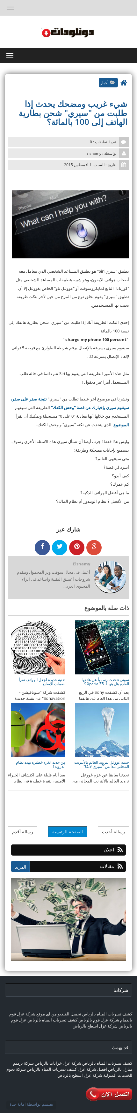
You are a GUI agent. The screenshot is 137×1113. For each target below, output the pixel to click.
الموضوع (120, 424)
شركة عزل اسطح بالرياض (95, 1026)
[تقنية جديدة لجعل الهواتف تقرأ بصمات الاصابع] (38, 647)
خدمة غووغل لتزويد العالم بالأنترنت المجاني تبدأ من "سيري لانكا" (101, 764)
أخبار (104, 82)
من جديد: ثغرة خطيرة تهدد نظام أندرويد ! (40, 764)
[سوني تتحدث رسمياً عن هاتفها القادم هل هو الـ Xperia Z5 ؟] (102, 647)
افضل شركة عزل (92, 1069)
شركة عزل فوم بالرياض (98, 1020)
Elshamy (81, 564)
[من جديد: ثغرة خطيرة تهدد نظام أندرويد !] (38, 730)
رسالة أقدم (22, 832)
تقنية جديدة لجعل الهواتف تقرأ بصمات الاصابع (42, 681)
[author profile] (110, 577)
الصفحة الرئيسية (67, 832)
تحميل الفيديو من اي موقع (58, 1014)
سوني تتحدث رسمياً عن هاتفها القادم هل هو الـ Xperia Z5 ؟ (105, 681)
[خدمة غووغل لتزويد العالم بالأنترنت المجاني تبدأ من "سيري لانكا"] (102, 730)
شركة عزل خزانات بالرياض (58, 1063)
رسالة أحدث (113, 832)
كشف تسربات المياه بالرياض (107, 1014)
